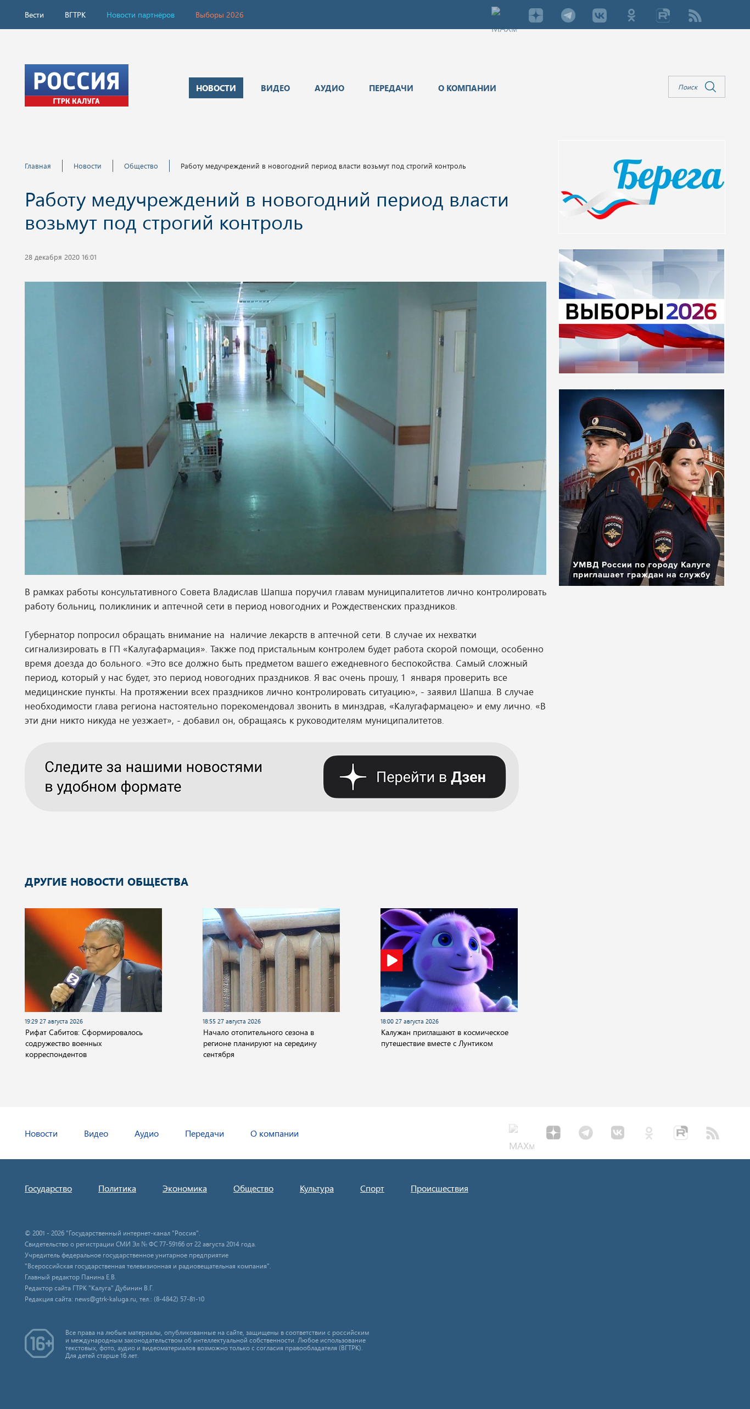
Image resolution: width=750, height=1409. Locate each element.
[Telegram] (567, 16)
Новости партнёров (141, 14)
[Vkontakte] (599, 16)
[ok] (631, 16)
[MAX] (504, 16)
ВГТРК (75, 14)
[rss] (695, 16)
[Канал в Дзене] (272, 775)
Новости (88, 165)
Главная (38, 165)
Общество (141, 165)
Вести (34, 14)
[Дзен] (535, 16)
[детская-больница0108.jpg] (285, 432)
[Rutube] (663, 16)
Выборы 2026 (219, 14)
